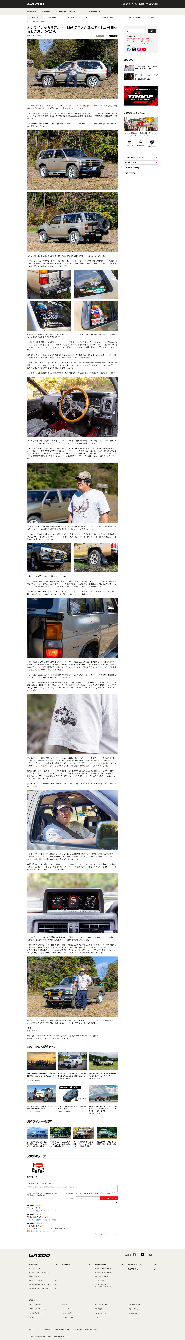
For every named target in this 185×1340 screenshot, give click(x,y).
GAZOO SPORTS (132, 162)
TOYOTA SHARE (100, 1313)
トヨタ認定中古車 (35, 1268)
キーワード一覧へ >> (148, 44)
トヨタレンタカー (101, 1304)
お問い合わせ (77, 1329)
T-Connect (65, 1309)
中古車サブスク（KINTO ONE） (39, 1288)
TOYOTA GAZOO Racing (135, 157)
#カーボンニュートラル (144, 41)
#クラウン (141, 39)
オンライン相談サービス (103, 1268)
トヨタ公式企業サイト (36, 1313)
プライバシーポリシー (61, 1329)
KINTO (97, 1317)
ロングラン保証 (100, 1280)
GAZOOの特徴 (60, 11)
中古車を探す (32, 11)
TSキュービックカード (135, 1309)
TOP (28, 22)
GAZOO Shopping (132, 168)
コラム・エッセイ (134, 17)
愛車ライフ (44, 22)
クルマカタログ (34, 1276)
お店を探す (46, 11)
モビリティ (70, 17)
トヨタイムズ (66, 1313)
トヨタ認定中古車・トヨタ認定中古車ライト (103, 1285)
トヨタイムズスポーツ (69, 1317)
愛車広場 (35, 17)
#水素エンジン (131, 41)
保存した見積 (153, 4)
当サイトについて (35, 1329)
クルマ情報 (52, 17)
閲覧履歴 (141, 4)
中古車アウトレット (35, 1280)
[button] (126, 133)
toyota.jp (31, 1317)
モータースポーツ (108, 17)
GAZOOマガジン (76, 11)
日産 (88, 113)
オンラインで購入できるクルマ (39, 1272)
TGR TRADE (130, 173)
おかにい (30, 1031)
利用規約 (47, 1329)
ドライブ (87, 17)
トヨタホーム (132, 1313)
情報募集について (91, 1329)
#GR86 (148, 39)
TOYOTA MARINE (134, 1304)
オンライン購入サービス (103, 1272)
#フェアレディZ (132, 39)
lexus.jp (64, 1304)
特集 (152, 17)
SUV (91, 334)
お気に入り (129, 4)
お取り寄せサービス (101, 1276)
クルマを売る (92, 11)
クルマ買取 (98, 1309)
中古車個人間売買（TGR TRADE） (40, 1284)
